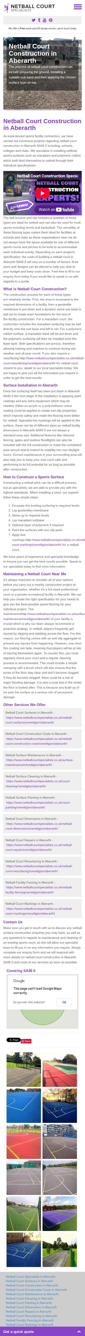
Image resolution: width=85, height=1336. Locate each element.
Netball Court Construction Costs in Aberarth (36, 1289)
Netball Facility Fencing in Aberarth (30, 1320)
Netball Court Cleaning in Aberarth (29, 1298)
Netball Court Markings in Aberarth (29, 1324)
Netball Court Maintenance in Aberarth (32, 1294)
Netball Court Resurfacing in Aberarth (31, 1316)
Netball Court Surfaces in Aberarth (29, 1281)
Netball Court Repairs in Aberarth (28, 1311)
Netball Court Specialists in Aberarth (30, 1276)
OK (64, 1002)
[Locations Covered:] (5, 6)
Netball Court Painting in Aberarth (29, 1303)
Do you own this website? (29, 1002)
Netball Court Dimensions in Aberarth (31, 1307)
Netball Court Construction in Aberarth (32, 1285)
